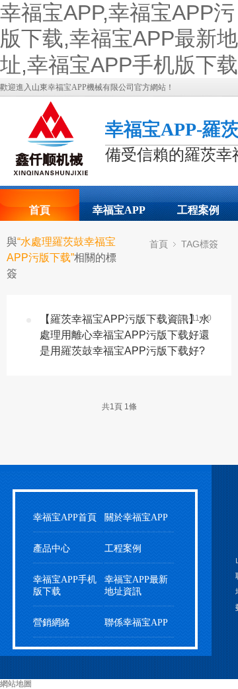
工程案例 (198, 210)
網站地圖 (16, 683)
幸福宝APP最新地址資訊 (136, 585)
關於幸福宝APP (136, 517)
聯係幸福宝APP (136, 623)
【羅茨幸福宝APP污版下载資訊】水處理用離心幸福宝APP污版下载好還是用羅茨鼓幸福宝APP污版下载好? (125, 334)
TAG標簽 (199, 244)
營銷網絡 (51, 623)
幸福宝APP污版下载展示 (119, 214)
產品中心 (51, 548)
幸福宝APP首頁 (65, 517)
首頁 (39, 210)
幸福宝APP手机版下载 (65, 585)
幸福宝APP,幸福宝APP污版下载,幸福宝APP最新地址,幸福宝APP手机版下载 (119, 39)
